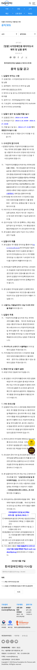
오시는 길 (24, 636)
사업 (18, 9)
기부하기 (31, 444)
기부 (6, 9)
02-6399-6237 (6, 607)
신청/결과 (18, 13)
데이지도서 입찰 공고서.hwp (13, 572)
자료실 (30, 13)
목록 (18, 592)
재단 (6, 13)
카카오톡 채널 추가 (31, 450)
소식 (30, 9)
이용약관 (16, 636)
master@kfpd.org (8, 610)
